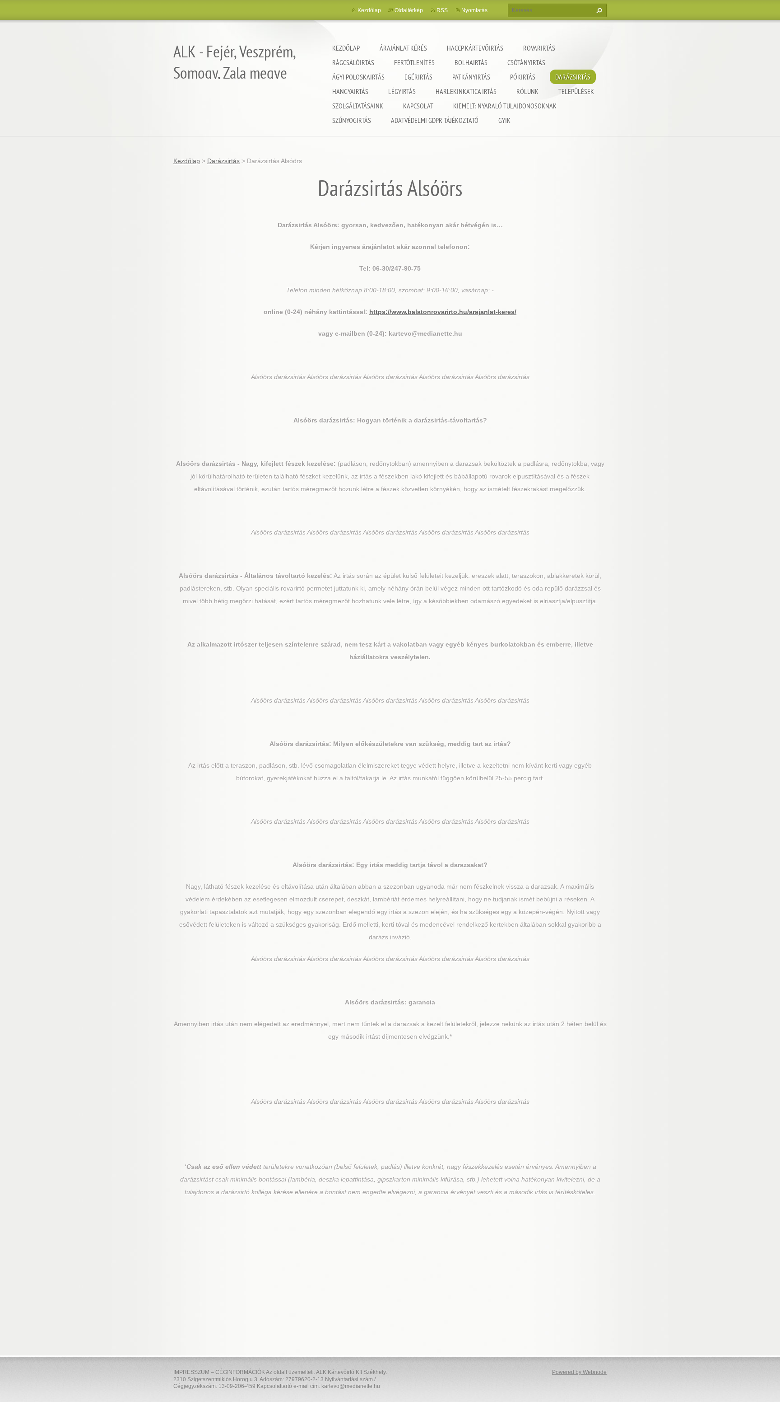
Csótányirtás (526, 62)
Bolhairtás (471, 62)
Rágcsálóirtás (353, 62)
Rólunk (527, 91)
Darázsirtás (572, 76)
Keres (598, 10)
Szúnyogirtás (351, 120)
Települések (576, 91)
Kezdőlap (346, 47)
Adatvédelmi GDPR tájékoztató (434, 120)
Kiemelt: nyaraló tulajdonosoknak (505, 105)
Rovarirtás (539, 47)
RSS (442, 10)
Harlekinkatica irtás (466, 91)
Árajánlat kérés (403, 47)
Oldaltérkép (409, 10)
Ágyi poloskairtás (358, 76)
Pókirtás (522, 76)
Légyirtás (402, 91)
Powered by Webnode (579, 1372)
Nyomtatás (474, 10)
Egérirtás (418, 76)
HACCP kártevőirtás (475, 47)
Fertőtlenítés (414, 62)
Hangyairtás (350, 91)
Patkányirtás (471, 76)
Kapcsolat (418, 105)
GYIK (504, 120)
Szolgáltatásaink (357, 105)
